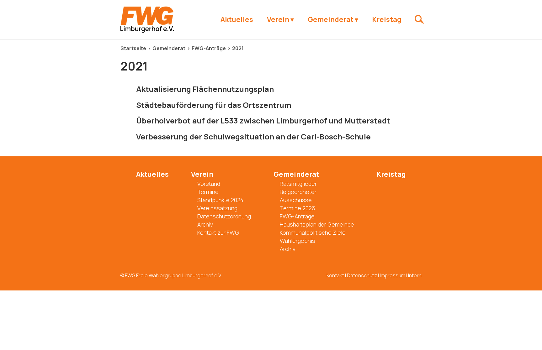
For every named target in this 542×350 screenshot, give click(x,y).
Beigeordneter (298, 192)
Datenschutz (362, 275)
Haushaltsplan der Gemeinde (317, 224)
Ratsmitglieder (298, 183)
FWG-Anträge (209, 48)
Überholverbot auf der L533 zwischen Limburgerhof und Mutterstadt (263, 120)
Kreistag (386, 19)
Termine (208, 192)
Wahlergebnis (297, 240)
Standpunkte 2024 (220, 200)
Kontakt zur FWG (218, 232)
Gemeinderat (330, 19)
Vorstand (208, 183)
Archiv (205, 224)
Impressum (392, 275)
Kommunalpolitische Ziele (313, 232)
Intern (415, 275)
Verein (278, 19)
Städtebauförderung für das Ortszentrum (213, 105)
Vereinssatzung (217, 208)
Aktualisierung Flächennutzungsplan (205, 89)
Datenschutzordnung (224, 216)
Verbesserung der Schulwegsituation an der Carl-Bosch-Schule (253, 136)
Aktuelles (237, 19)
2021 (238, 48)
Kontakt (335, 275)
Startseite (133, 48)
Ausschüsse (296, 200)
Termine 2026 (297, 208)
